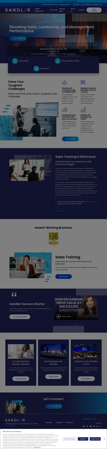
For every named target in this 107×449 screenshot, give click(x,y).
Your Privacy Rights (69, 439)
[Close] (104, 438)
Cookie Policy (37, 447)
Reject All (83, 439)
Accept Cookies (95, 439)
